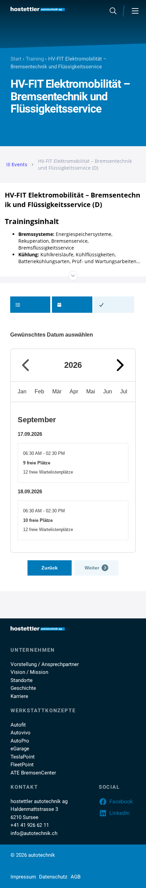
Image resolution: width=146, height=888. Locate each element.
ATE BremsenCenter (33, 773)
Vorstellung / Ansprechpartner (45, 664)
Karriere (19, 696)
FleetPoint (22, 765)
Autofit (18, 725)
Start (16, 59)
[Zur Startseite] (38, 9)
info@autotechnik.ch (34, 833)
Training (35, 59)
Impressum (23, 877)
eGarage (20, 749)
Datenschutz (53, 877)
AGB (75, 877)
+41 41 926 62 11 (30, 825)
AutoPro (20, 741)
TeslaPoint (23, 757)
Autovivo (21, 733)
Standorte (22, 680)
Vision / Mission (29, 672)
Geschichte (23, 688)
